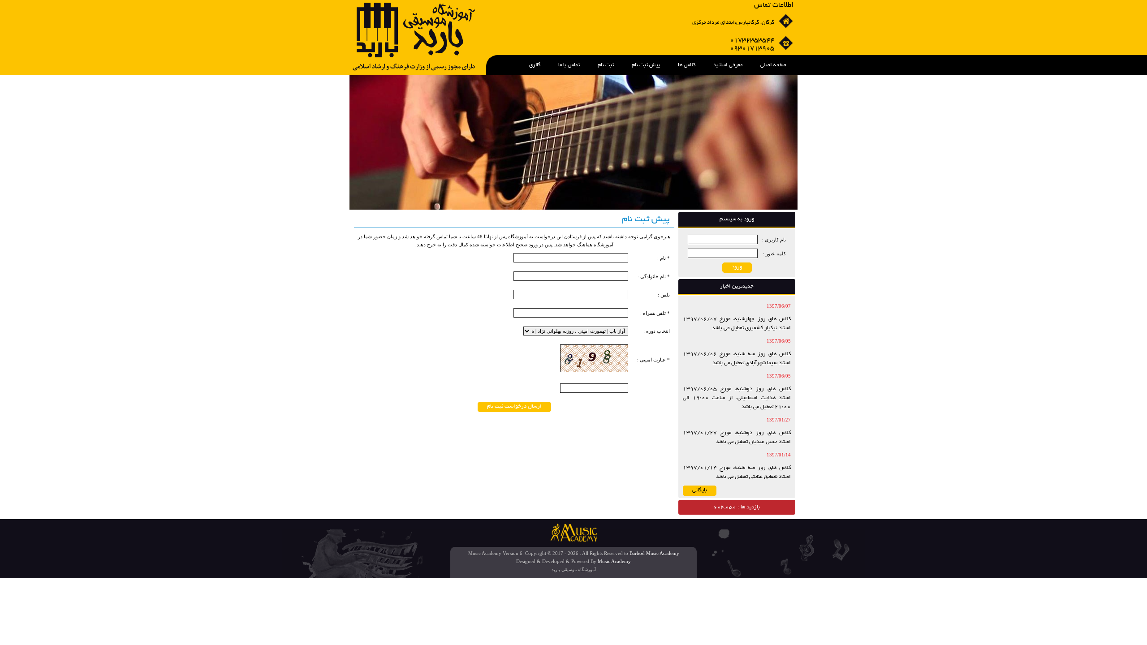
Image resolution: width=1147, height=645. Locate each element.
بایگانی (699, 490)
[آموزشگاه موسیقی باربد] (414, 69)
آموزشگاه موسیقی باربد (574, 569)
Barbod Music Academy (654, 553)
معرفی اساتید (727, 65)
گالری (534, 65)
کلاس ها (686, 65)
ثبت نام (606, 65)
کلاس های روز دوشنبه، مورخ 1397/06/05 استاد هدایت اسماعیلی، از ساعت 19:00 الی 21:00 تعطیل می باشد (737, 398)
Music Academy (614, 561)
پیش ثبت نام (646, 65)
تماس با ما (569, 65)
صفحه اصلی (773, 65)
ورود (737, 267)
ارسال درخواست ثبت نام (514, 406)
